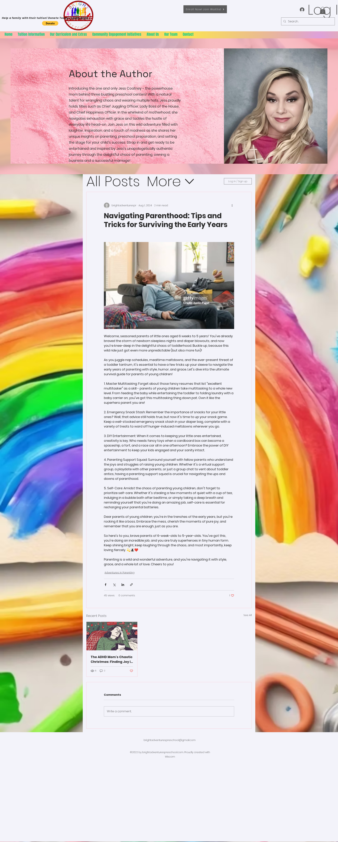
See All (247, 615)
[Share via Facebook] (105, 584)
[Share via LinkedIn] (122, 584)
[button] (323, 10)
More (164, 181)
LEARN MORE (79, 18)
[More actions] (232, 205)
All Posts (113, 181)
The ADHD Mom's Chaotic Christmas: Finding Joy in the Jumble (112, 659)
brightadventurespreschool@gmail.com (170, 740)
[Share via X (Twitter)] (114, 584)
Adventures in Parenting (119, 572)
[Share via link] (131, 584)
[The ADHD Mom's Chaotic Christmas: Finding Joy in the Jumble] (111, 636)
